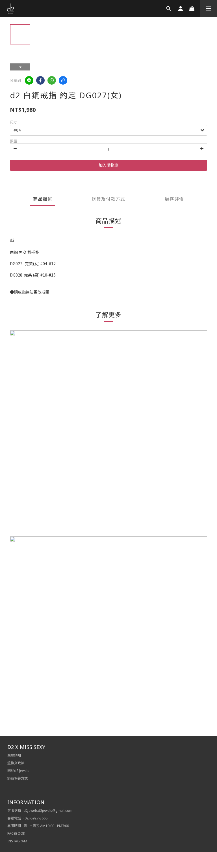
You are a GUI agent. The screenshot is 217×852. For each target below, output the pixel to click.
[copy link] (63, 80)
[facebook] (40, 80)
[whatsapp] (51, 80)
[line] (29, 80)
